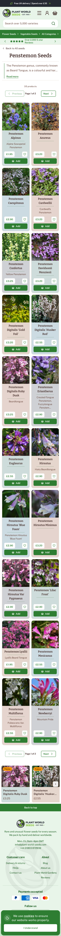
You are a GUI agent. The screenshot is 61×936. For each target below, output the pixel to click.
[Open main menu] (39, 13)
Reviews (45, 877)
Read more (12, 76)
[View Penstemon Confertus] (15, 263)
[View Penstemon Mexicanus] (45, 648)
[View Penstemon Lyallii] (15, 648)
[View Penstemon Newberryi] (45, 711)
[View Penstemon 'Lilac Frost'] (45, 589)
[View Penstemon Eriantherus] (45, 391)
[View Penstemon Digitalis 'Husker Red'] (45, 324)
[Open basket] (55, 13)
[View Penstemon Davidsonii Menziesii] (45, 263)
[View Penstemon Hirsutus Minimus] (45, 523)
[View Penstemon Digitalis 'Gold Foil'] (15, 324)
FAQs (15, 868)
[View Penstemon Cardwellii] (45, 199)
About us (45, 868)
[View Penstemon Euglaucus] (15, 458)
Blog (45, 863)
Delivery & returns (15, 863)
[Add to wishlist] (24, 154)
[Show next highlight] (55, 41)
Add (18, 161)
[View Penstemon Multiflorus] (15, 711)
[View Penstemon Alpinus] (15, 134)
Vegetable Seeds (29, 34)
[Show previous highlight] (5, 41)
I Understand (30, 928)
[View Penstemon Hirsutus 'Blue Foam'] (15, 523)
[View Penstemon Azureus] (45, 134)
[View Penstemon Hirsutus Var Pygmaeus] (15, 589)
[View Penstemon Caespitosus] (15, 199)
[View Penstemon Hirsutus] (45, 458)
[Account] (47, 13)
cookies (29, 916)
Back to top (30, 807)
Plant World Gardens (45, 872)
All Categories (49, 34)
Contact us (16, 872)
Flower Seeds (9, 34)
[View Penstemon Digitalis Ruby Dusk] (15, 391)
